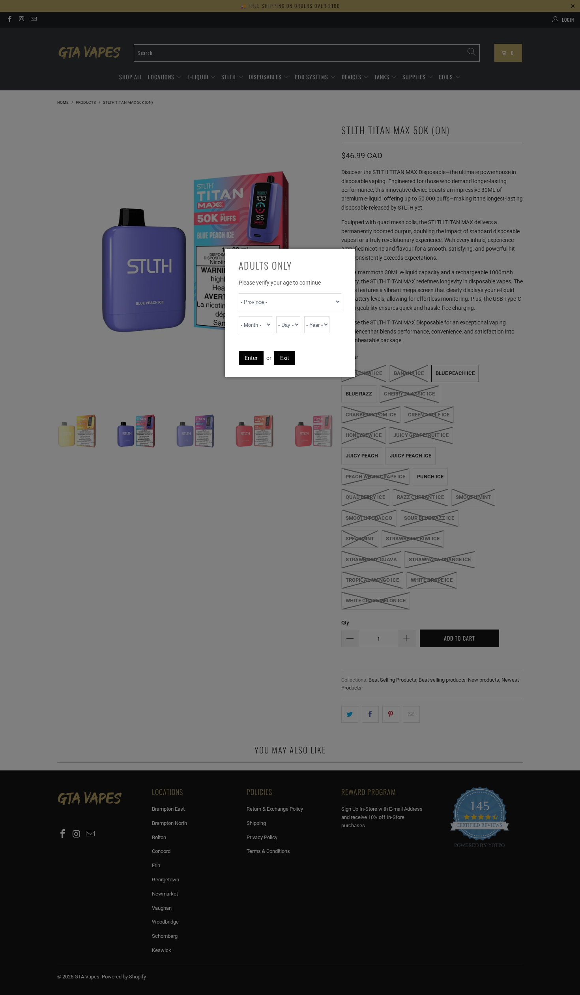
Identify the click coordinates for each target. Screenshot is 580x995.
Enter (251, 358)
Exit (284, 358)
